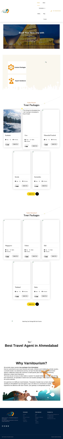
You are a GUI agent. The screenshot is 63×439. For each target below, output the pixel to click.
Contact (45, 19)
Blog (44, 13)
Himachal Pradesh (50, 135)
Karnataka (37, 177)
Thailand (18, 287)
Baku (36, 287)
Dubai (27, 245)
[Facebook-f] (2, 426)
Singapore (8, 245)
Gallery (38, 13)
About (44, 2)
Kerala (17, 177)
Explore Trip (15, 144)
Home (38, 2)
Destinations (41, 8)
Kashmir (8, 135)
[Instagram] (4, 426)
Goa (26, 135)
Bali (45, 245)
